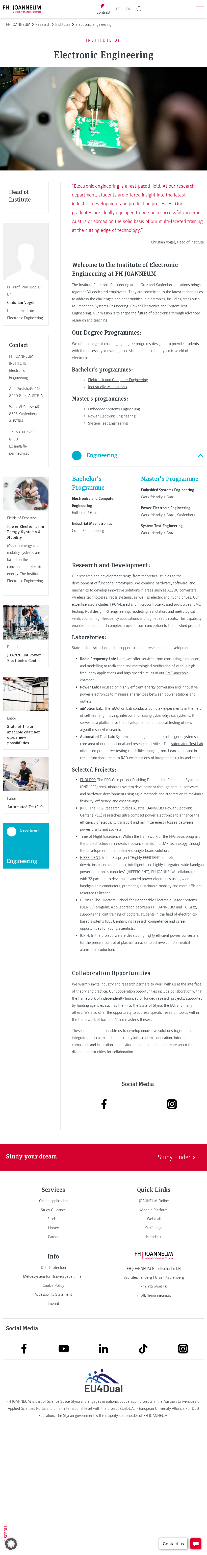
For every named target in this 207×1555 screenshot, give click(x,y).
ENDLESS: (88, 779)
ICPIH (84, 935)
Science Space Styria (63, 1401)
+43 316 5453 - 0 (153, 1286)
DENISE (86, 900)
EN (128, 9)
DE (118, 9)
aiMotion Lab (121, 708)
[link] (53, 1200)
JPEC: (84, 808)
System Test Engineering (108, 423)
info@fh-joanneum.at (154, 1295)
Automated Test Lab (187, 743)
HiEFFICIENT (90, 857)
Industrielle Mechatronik (107, 386)
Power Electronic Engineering (112, 416)
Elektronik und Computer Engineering (118, 379)
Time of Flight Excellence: (101, 836)
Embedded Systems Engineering (114, 409)
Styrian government (78, 1415)
